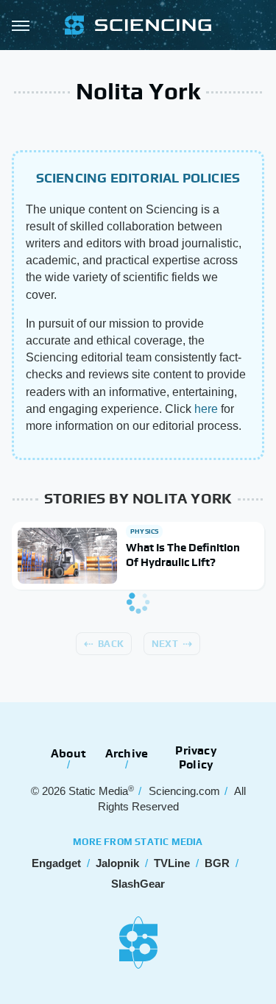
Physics (144, 531)
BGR (217, 863)
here (206, 409)
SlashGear (138, 883)
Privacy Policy (195, 757)
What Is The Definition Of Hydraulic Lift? (183, 554)
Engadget (56, 863)
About (68, 753)
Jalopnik (117, 863)
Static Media (98, 791)
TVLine (172, 863)
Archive (126, 753)
